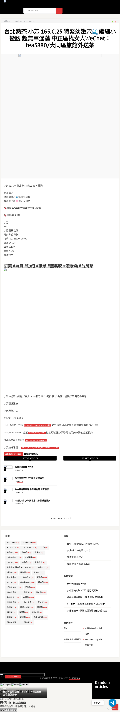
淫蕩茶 (30, 587)
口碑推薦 (30, 557)
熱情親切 (13, 597)
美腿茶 (11, 607)
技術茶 (42, 577)
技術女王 (28, 577)
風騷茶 (11, 617)
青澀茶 (23, 612)
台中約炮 (40, 562)
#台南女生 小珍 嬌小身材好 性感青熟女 (32, 500)
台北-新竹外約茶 (31, 454)
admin (20, 470)
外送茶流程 (72, 557)
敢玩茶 (11, 582)
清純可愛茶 (13, 592)
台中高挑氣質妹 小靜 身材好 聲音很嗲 (32, 489)
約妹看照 (29, 602)
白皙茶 (28, 597)
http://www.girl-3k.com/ (36, 440)
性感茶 (38, 572)
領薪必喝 (37, 612)
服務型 (43, 582)
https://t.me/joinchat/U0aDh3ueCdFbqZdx (40, 448)
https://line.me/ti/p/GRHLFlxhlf (37, 425)
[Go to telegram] (112, 703)
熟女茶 (41, 592)
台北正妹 (43, 567)
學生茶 (25, 572)
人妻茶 (39, 552)
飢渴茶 (25, 617)
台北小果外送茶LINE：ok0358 (20, 567)
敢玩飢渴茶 (27, 582)
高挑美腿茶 (13, 622)
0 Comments (29, 21)
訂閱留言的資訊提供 (72, 640)
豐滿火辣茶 (26, 607)
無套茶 (28, 592)
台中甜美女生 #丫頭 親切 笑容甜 (29, 478)
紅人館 (43, 602)
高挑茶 (28, 622)
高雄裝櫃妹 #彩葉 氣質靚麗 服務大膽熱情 (87, 610)
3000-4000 (13, 542)
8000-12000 (30, 547)
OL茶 (44, 547)
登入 (66, 628)
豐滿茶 (42, 607)
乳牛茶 (26, 552)
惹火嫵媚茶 (13, 577)
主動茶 (12, 552)
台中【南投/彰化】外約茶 (79, 543)
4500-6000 (29, 542)
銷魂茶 (11, 612)
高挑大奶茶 (40, 617)
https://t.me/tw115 (37, 433)
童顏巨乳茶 (13, 602)
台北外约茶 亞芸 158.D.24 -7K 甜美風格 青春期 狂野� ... (22, 693)
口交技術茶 (14, 557)
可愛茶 (26, 562)
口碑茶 (12, 562)
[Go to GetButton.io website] (113, 709)
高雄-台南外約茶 (75, 564)
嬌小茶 (12, 572)
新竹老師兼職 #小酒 (24, 467)
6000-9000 (13, 547)
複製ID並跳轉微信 (8, 710)
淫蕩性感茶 (14, 587)
